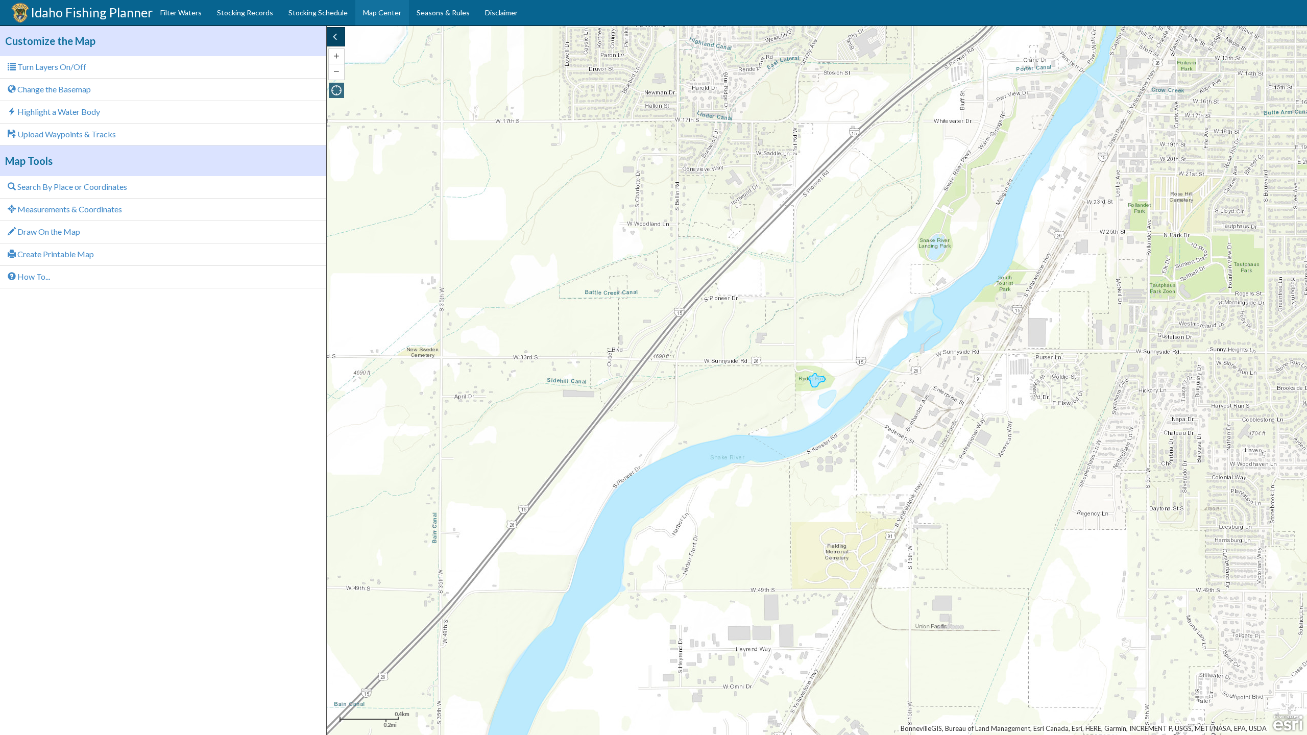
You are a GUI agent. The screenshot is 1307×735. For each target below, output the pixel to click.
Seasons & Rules (443, 12)
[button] (336, 90)
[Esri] (1287, 723)
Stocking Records (245, 12)
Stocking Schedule (318, 12)
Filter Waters (181, 12)
